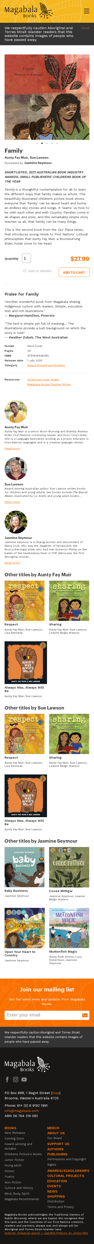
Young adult (13, 1165)
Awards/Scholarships (68, 1171)
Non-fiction (13, 1182)
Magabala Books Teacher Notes (49, 384)
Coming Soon (14, 1138)
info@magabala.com (22, 1111)
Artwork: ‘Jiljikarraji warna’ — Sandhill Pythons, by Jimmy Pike (46, 1233)
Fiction (9, 1171)
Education (57, 1181)
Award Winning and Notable (46, 365)
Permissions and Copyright (66, 1159)
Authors (55, 1149)
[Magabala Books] (29, 11)
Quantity (11, 258)
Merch (53, 1128)
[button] (37, 270)
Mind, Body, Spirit (17, 1193)
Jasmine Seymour (38, 162)
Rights (51, 1164)
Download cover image (43, 379)
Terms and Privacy (60, 1207)
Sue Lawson (39, 157)
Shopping (56, 1196)
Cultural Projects (65, 1176)
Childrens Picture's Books (23, 1154)
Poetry (9, 1176)
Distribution (55, 1201)
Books (10, 1128)
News (52, 1191)
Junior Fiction (14, 1160)
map (55, 1093)
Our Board (54, 1138)
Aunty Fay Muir (16, 157)
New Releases (15, 1132)
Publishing (57, 1154)
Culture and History (19, 1188)
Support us (58, 1144)
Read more (12, 448)
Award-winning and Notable (18, 1146)
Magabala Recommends (22, 1199)
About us (56, 1133)
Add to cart (74, 272)
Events (54, 1186)
